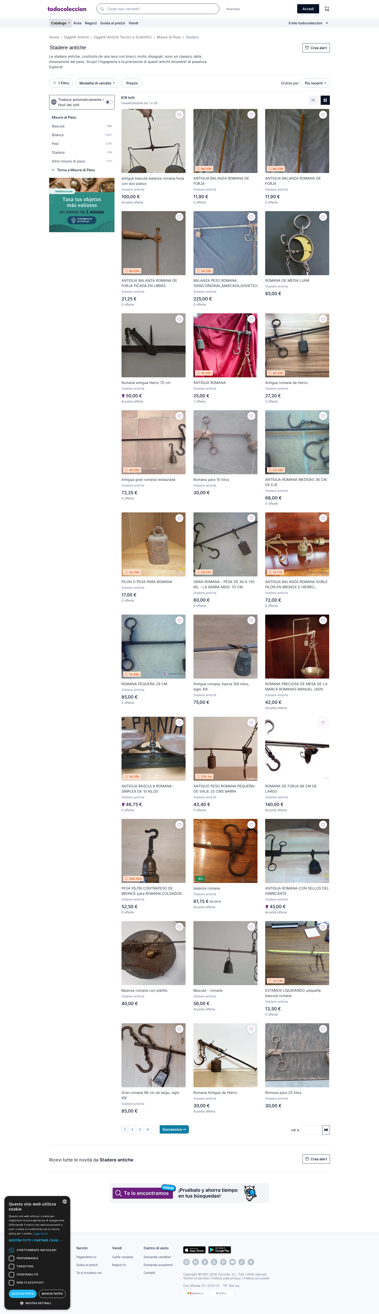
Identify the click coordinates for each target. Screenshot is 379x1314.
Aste (77, 23)
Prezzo (132, 83)
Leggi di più (40, 1233)
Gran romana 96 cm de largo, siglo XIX (150, 1095)
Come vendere (122, 1257)
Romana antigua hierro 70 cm (146, 382)
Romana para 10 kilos (211, 479)
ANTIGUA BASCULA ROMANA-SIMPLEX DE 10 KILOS (147, 788)
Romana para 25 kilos (283, 1092)
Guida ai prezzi (112, 23)
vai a (295, 1130)
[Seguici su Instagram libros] (195, 1262)
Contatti (149, 1273)
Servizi (82, 1248)
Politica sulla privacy (226, 1278)
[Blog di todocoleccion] (251, 1262)
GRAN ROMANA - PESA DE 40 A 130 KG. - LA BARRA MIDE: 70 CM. (223, 584)
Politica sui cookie (256, 1278)
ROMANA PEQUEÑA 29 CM (144, 684)
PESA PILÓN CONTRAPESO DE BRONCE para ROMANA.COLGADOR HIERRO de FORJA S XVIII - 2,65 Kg (152, 891)
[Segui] (179, 115)
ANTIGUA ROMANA (209, 382)
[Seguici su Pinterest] (223, 1262)
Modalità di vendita (95, 83)
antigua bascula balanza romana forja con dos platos (153, 181)
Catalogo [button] (59, 23)
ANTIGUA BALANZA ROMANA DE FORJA (221, 181)
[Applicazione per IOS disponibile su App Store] (194, 1249)
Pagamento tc (86, 1257)
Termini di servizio (196, 1278)
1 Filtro (63, 83)
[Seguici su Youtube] (232, 1262)
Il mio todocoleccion (305, 23)
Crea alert (319, 48)
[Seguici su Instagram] (186, 1262)
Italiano (197, 1293)
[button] (37, 1240)
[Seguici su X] (214, 1262)
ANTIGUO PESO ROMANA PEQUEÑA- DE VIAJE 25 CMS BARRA (224, 788)
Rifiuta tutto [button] (52, 1294)
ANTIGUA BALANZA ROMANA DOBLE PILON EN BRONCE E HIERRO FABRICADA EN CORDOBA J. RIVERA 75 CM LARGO (296, 584)
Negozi (91, 23)
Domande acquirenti (158, 1265)
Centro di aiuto (156, 1248)
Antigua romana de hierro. (286, 382)
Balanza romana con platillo (145, 990)
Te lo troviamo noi (89, 1273)
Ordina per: (290, 83)
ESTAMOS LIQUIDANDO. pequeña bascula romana (293, 993)
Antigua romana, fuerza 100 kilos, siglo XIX (221, 686)
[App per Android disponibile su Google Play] (219, 1249)
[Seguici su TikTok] (241, 1262)
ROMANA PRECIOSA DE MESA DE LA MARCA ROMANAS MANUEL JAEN (296, 686)
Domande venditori (157, 1257)
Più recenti (314, 83)
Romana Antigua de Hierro (215, 1092)
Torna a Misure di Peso (76, 170)
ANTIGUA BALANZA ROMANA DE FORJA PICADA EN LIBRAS (149, 283)
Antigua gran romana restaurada (148, 479)
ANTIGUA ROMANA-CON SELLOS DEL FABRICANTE (297, 891)
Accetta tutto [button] (23, 1294)
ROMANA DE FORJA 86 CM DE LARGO (291, 788)
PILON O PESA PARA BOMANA (147, 581)
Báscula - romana (207, 990)
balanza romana (206, 888)
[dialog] (37, 1253)
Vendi (133, 23)
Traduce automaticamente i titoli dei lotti (81, 102)
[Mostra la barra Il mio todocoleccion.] (327, 23)
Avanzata (233, 9)
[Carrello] (327, 9)
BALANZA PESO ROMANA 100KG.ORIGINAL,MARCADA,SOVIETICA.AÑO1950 (225, 283)
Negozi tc (119, 1265)
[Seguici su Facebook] (205, 1262)
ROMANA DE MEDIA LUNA (287, 280)
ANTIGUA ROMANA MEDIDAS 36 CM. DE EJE (296, 482)
